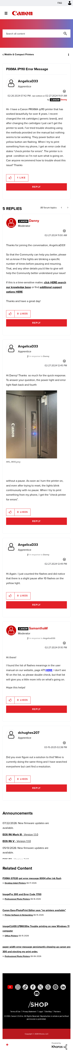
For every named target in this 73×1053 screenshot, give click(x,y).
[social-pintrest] (55, 987)
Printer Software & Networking (19, 915)
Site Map (48, 1012)
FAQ (60, 3)
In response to (39, 356)
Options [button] (68, 54)
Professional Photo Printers (17, 899)
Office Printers (11, 935)
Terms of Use (15, 1012)
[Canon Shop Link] (36, 1004)
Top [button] (7, 1044)
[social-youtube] (10, 987)
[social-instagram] (18, 987)
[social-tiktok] (25, 987)
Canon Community (22, 13)
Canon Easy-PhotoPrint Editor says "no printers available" (34, 910)
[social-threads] (48, 987)
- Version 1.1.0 (20, 834)
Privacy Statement (29, 1012)
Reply (36, 187)
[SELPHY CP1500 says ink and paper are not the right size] (67, 207)
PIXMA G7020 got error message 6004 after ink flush (32, 878)
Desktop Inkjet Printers (15, 883)
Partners (57, 1012)
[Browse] (7, 13)
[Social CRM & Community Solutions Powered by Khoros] (59, 1046)
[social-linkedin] (63, 987)
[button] (10, 177)
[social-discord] (36, 993)
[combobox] (36, 33)
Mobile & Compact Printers (19, 54)
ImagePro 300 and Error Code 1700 (22, 894)
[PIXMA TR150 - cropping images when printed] (62, 207)
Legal (41, 1012)
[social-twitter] (40, 987)
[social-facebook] (33, 987)
